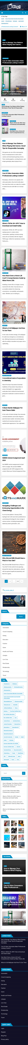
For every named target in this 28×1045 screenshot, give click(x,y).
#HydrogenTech (4, 23)
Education (5, 455)
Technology (5, 58)
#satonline (15, 704)
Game (4, 40)
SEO (5, 756)
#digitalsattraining (7, 687)
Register (3, 1032)
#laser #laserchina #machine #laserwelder (14, 18)
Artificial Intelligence (8, 707)
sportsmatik (21, 21)
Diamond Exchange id (8, 733)
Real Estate (5, 89)
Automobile (6, 627)
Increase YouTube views (9, 746)
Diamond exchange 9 (8, 730)
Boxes (16, 707)
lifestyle (18, 746)
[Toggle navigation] (25, 13)
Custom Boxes (7, 720)
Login (2, 1028)
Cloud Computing (7, 631)
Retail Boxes (20, 753)
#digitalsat (14, 683)
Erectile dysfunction (8, 737)
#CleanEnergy (9, 21)
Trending (22, 100)
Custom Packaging (8, 724)
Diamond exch (17, 724)
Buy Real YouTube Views (15, 711)
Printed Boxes (7, 753)
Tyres (18, 759)
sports (2, 21)
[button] (22, 12)
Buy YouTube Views (8, 717)
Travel (4, 675)
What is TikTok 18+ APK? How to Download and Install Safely (13, 904)
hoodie (5, 740)
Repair (13, 753)
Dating (4, 635)
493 (18, 581)
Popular (13, 100)
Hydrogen (15, 21)
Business (6, 711)
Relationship (6, 667)
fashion (16, 737)
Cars (16, 717)
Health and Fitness (7, 375)
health (2, 18)
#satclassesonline (18, 701)
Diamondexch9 (15, 727)
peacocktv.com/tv (18, 749)
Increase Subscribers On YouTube (11, 743)
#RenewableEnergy (8, 701)
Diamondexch (7, 727)
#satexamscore (7, 704)
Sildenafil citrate (11, 756)
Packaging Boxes (7, 749)
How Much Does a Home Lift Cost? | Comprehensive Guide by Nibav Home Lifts (13, 94)
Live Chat (5, 659)
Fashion (5, 643)
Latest (5, 100)
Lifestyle (5, 325)
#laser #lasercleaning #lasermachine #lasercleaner (12, 697)
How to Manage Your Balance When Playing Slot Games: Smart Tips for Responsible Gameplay (12, 45)
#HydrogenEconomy (18, 687)
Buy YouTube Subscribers (9, 714)
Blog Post (3, 1035)
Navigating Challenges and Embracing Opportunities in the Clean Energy (13, 508)
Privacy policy (5, 1039)
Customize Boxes (16, 720)
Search (4, 611)
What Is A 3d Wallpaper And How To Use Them (14, 962)
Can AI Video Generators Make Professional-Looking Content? (13, 62)
